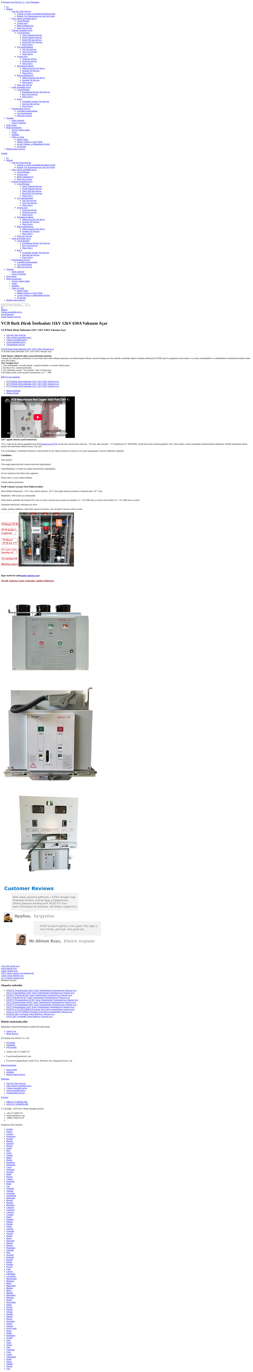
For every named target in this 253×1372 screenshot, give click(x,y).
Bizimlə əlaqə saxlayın (15, 149)
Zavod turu (21, 146)
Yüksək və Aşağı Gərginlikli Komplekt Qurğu (36, 14)
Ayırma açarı (22, 23)
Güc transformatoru (25, 47)
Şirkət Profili (11, 1070)
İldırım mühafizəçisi (25, 25)
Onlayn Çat (11, 1031)
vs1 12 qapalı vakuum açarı (12, 978)
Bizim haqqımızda (13, 127)
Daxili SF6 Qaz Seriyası (32, 42)
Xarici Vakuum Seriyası (32, 35)
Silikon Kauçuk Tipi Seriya (33, 68)
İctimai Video (22, 139)
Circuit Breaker (23, 21)
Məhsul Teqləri (12, 393)
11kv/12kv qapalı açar (10, 966)
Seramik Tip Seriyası (30, 71)
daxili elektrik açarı (9, 968)
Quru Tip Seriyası (29, 52)
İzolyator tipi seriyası (30, 104)
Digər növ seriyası (24, 28)
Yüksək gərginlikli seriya (22, 30)
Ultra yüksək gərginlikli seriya (24, 18)
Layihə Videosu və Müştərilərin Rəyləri (33, 144)
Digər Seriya (27, 44)
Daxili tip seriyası (29, 61)
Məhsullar (5, 1079)
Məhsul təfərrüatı (13, 391)
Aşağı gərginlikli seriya (21, 87)
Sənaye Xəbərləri (19, 123)
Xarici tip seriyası (29, 59)
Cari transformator (24, 113)
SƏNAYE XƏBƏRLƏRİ (17, 1104)
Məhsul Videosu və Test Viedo (29, 142)
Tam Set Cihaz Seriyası (21, 11)
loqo (37, 2)
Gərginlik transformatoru (27, 111)
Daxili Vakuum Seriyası (32, 37)
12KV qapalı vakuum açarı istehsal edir (17, 973)
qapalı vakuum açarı (30, 575)
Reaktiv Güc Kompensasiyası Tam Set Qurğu (36, 16)
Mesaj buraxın (12, 1033)
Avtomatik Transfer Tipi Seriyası (35, 101)
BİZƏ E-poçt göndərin (10, 377)
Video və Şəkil (18, 137)
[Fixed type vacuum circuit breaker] (50, 683)
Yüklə (14, 132)
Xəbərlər (10, 118)
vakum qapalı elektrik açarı (12, 975)
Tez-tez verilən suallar (21, 130)
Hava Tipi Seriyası (30, 94)
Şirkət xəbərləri (18, 120)
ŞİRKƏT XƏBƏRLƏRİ (16, 1102)
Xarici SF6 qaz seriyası (31, 40)
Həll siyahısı (11, 125)
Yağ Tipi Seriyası (29, 49)
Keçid (19, 99)
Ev (7, 7)
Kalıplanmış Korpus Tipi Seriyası (36, 92)
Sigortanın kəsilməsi (25, 66)
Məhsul (9, 9)
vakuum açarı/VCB (49, 444)
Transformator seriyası (21, 108)
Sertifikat (15, 135)
